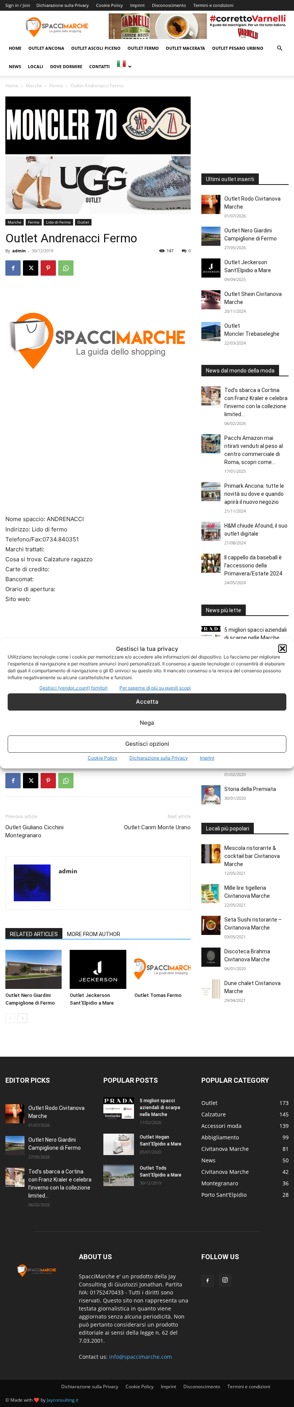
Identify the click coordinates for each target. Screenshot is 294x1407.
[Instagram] (225, 1280)
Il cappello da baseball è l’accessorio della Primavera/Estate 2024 (253, 565)
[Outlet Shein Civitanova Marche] (210, 299)
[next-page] (22, 1018)
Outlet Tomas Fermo (157, 995)
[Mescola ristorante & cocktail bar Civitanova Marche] (210, 853)
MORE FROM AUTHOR (93, 934)
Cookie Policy (103, 758)
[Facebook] (13, 268)
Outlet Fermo (143, 48)
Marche (34, 85)
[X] (30, 268)
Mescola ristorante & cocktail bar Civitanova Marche (252, 856)
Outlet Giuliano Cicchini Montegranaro (34, 831)
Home (15, 48)
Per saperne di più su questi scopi (155, 688)
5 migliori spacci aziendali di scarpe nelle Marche (160, 1107)
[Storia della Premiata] (210, 794)
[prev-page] (10, 1018)
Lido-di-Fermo (58, 222)
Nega (147, 722)
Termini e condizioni (213, 5)
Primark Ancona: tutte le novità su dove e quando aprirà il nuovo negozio (254, 494)
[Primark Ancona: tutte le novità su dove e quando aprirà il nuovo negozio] (210, 491)
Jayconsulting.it (62, 1400)
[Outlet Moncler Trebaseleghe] (210, 331)
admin (19, 250)
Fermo (56, 85)
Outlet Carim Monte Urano (157, 827)
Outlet (83, 222)
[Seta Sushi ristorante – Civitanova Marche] (210, 925)
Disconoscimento (169, 5)
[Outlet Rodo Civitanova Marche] (210, 204)
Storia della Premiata (250, 789)
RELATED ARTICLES (34, 934)
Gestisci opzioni (147, 743)
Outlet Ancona (46, 48)
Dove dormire (66, 66)
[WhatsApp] (66, 268)
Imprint (207, 758)
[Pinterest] (48, 268)
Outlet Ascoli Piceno (96, 48)
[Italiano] (123, 66)
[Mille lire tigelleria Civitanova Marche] (210, 893)
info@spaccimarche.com (140, 1356)
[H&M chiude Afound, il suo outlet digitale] (210, 531)
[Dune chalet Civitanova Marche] (210, 988)
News (15, 66)
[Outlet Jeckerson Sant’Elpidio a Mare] (98, 969)
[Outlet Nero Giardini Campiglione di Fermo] (33, 969)
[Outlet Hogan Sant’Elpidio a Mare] (118, 1144)
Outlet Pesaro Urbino (237, 48)
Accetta (147, 701)
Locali (35, 66)
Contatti (99, 66)
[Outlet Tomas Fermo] (162, 969)
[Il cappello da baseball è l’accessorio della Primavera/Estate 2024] (210, 563)
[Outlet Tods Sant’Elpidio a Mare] (118, 1175)
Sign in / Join (17, 5)
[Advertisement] (98, 457)
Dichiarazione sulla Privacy (158, 758)
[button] (282, 648)
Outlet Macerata (185, 48)
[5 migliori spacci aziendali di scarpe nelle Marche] (210, 635)
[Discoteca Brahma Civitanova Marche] (210, 957)
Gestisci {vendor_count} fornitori (73, 688)
